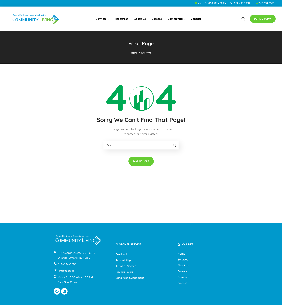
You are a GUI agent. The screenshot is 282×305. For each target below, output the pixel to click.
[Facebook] (57, 291)
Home (134, 52)
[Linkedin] (64, 291)
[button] (243, 19)
